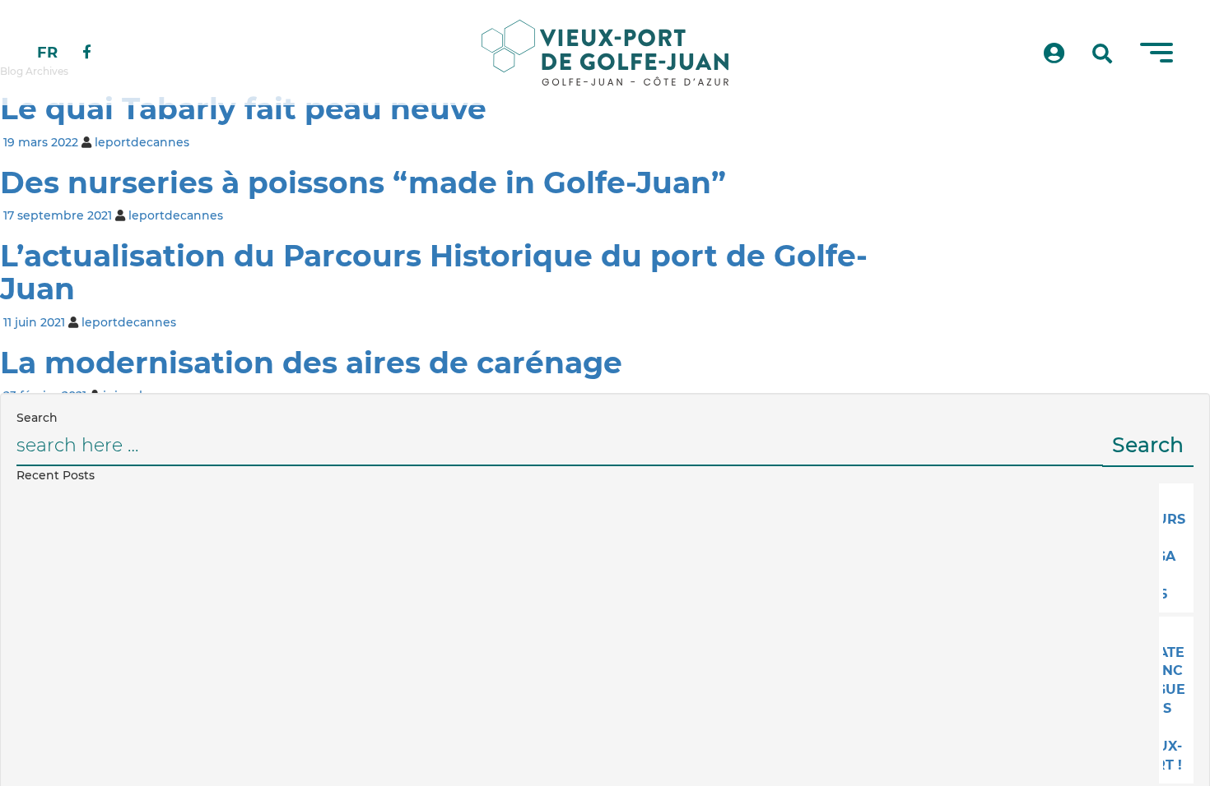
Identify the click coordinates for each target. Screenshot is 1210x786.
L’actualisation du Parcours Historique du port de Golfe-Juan (434, 272)
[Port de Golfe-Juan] (605, 53)
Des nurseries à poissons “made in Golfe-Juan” (363, 182)
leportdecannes (142, 142)
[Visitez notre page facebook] (87, 52)
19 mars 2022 (40, 142)
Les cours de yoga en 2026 (1174, 547)
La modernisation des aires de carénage (311, 362)
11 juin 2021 (34, 322)
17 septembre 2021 (57, 215)
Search (1148, 444)
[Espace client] (1054, 54)
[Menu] (1156, 52)
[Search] (1102, 54)
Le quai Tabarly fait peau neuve (243, 108)
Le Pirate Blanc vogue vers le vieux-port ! (1174, 699)
